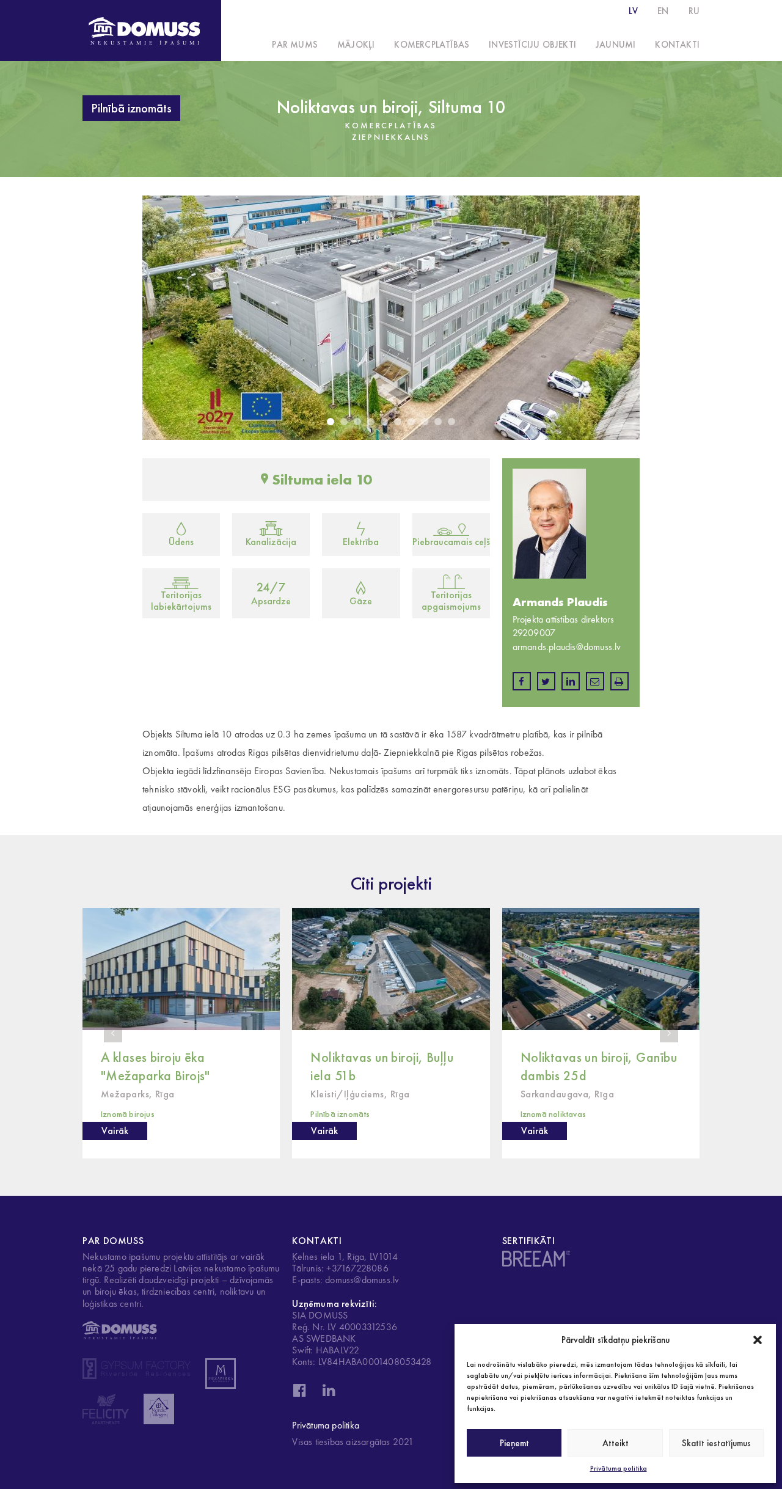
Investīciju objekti (532, 44)
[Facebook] (299, 1394)
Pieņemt (514, 1443)
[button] (757, 1340)
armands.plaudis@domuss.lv (567, 647)
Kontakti (677, 44)
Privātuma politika (618, 1468)
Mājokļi (356, 44)
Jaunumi (615, 44)
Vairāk (114, 1130)
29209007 (534, 632)
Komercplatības (431, 44)
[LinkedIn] (328, 1394)
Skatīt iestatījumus (716, 1443)
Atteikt (615, 1443)
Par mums (295, 44)
